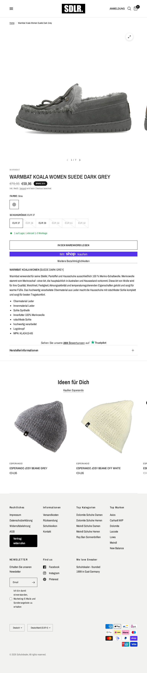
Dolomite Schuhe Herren (89, 520)
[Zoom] (129, 36)
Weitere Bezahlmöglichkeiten (73, 261)
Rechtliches (17, 507)
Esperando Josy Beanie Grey (28, 468)
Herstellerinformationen (24, 350)
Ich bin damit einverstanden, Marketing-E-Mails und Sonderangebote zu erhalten (24, 598)
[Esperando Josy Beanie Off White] (106, 428)
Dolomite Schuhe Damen (89, 515)
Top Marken (117, 507)
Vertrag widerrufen (19, 541)
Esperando (16, 463)
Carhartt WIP (116, 520)
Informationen (52, 507)
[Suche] (129, 8)
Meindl (113, 543)
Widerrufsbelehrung (20, 526)
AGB (12, 531)
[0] (134, 8)
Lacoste (114, 531)
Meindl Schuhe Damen (88, 526)
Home (12, 23)
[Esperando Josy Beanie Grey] (40, 428)
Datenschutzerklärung (21, 520)
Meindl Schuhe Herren (88, 531)
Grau (14, 204)
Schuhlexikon (50, 526)
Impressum (15, 515)
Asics (112, 515)
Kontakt (47, 531)
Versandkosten (51, 515)
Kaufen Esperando (73, 390)
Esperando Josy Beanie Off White (98, 468)
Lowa (113, 537)
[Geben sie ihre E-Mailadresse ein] (33, 582)
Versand (23, 188)
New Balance (117, 548)
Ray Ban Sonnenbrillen (88, 537)
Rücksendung (50, 520)
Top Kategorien (86, 507)
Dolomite (114, 526)
